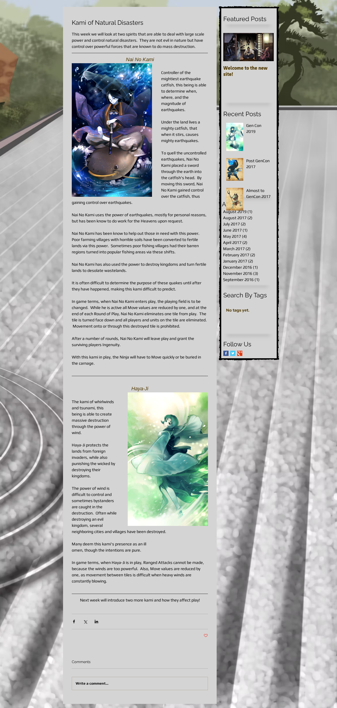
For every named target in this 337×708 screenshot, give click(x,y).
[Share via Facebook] (74, 621)
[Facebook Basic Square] (226, 353)
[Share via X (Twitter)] (85, 621)
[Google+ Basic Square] (239, 353)
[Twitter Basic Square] (232, 353)
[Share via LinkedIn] (96, 621)
